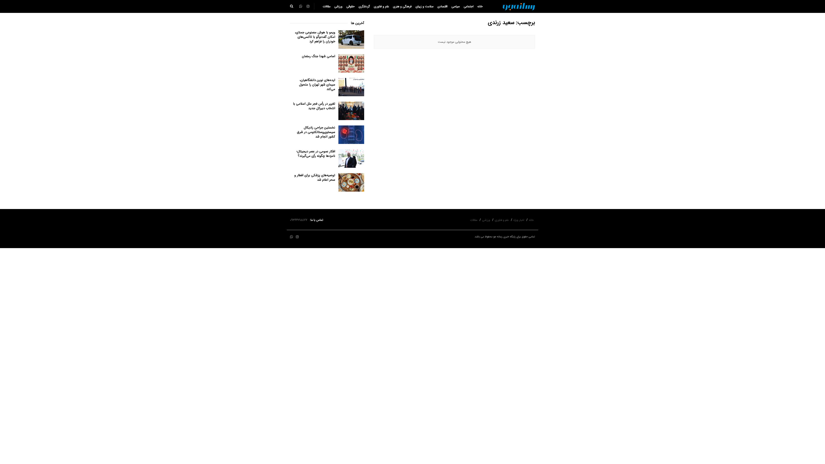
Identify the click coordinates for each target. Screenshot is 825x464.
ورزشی (338, 6)
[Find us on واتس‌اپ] (291, 237)
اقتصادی (442, 6)
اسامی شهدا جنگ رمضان (318, 56)
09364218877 (299, 220)
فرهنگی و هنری (402, 6)
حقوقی (350, 6)
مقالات (326, 6)
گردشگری (364, 6)
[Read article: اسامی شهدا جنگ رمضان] (351, 63)
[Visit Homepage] (519, 6)
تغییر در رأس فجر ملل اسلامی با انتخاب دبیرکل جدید (314, 106)
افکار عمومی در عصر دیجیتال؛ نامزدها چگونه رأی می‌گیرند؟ (315, 154)
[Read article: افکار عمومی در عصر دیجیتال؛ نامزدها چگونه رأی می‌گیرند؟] (351, 158)
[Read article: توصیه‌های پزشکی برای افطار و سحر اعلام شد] (351, 182)
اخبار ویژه (518, 220)
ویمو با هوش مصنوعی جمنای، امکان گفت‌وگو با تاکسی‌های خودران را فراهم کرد (315, 37)
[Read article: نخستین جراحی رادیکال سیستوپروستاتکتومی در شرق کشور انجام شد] (351, 134)
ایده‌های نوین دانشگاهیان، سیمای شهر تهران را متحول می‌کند (317, 85)
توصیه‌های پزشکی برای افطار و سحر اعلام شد (314, 177)
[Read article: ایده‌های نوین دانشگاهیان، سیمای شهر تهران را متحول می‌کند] (351, 87)
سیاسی (455, 6)
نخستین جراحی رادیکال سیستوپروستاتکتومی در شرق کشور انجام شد (316, 132)
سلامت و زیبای (425, 6)
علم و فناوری (381, 6)
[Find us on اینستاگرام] (297, 237)
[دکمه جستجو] (291, 6)
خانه (480, 6)
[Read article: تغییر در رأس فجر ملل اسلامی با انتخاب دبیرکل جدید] (351, 111)
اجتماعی (469, 6)
